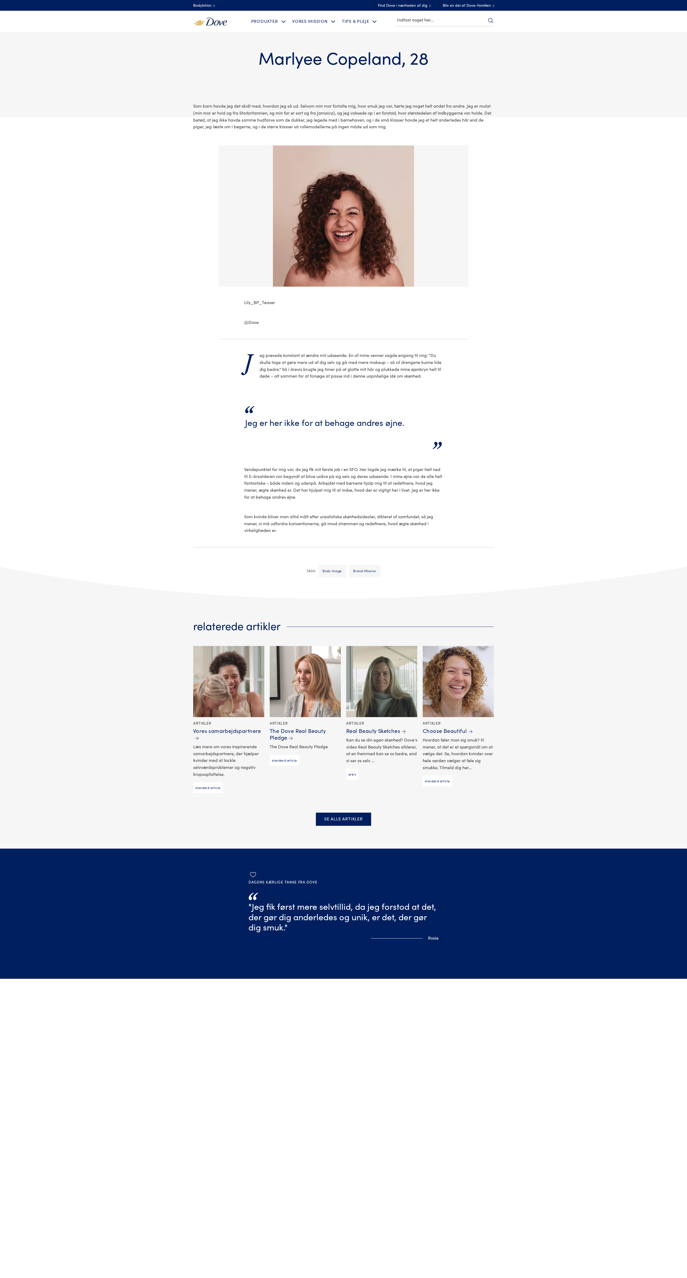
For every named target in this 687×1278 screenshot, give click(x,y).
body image (332, 571)
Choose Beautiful (445, 731)
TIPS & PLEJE (355, 21)
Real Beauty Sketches (373, 731)
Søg (490, 20)
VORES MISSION (309, 21)
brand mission (364, 571)
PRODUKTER (264, 21)
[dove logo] (210, 21)
